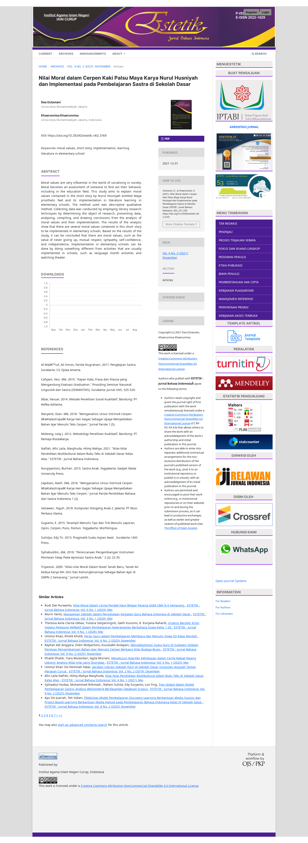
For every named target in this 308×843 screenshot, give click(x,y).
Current (45, 53)
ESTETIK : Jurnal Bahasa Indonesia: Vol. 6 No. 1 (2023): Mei (148, 663)
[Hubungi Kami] (244, 549)
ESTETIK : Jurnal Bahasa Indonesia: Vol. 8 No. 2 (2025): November (90, 707)
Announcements (93, 53)
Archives (66, 53)
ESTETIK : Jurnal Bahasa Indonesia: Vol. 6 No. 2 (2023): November (90, 641)
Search (260, 53)
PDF (167, 138)
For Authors (223, 607)
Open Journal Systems (231, 581)
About (117, 53)
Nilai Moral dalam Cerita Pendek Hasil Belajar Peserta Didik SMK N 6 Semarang (129, 605)
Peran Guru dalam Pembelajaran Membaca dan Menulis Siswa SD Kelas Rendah (141, 636)
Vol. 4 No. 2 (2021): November (88, 66)
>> (60, 715)
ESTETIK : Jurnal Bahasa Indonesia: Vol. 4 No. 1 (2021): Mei (102, 680)
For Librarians (224, 613)
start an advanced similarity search (82, 725)
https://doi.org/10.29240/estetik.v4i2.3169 (77, 135)
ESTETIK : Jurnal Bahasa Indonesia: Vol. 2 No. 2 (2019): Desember (114, 671)
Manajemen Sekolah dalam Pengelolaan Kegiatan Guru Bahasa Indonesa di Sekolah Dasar (127, 614)
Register (251, 12)
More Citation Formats (180, 224)
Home (43, 66)
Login (265, 12)
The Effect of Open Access (180, 528)
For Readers (223, 601)
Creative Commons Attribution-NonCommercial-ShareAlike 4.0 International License (178, 364)
